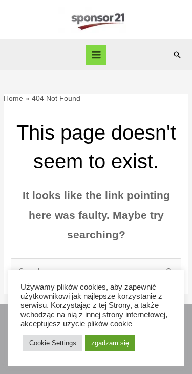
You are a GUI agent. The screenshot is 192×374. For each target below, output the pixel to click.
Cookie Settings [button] (52, 343)
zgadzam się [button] (110, 343)
